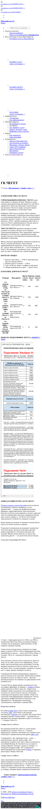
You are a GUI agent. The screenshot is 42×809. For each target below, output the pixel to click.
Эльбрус (29, 749)
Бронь (3, 23)
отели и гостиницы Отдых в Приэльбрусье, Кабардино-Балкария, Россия (17, 793)
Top (2, 801)
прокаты (14, 714)
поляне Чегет (13, 711)
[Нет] (40, 807)
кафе (10, 713)
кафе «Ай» (35, 734)
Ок (37, 807)
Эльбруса (31, 687)
